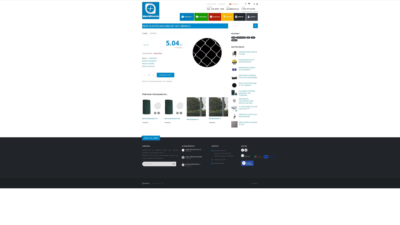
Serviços (228, 17)
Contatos (255, 183)
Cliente (252, 17)
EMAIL (228, 7)
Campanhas (203, 17)
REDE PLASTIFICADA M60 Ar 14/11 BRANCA (247, 84)
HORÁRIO (209, 7)
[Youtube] (249, 3)
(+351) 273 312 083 (248, 9)
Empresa (240, 17)
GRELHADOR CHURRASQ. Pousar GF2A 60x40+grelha (248, 76)
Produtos (187, 17)
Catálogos (216, 17)
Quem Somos (212, 4)
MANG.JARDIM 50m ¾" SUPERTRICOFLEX (246, 61)
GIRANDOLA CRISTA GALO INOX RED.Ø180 (248, 115)
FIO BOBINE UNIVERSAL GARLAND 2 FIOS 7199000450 (247, 93)
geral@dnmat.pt (232, 9)
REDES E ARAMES (148, 64)
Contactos (222, 4)
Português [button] (234, 4)
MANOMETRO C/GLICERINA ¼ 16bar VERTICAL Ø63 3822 (246, 101)
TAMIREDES (153, 58)
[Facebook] (245, 3)
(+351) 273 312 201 (219, 160)
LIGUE (243, 7)
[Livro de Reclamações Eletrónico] (242, 162)
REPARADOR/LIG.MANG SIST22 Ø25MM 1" (247, 69)
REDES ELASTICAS (148, 66)
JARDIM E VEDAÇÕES (149, 61)
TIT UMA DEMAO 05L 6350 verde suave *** (248, 108)
